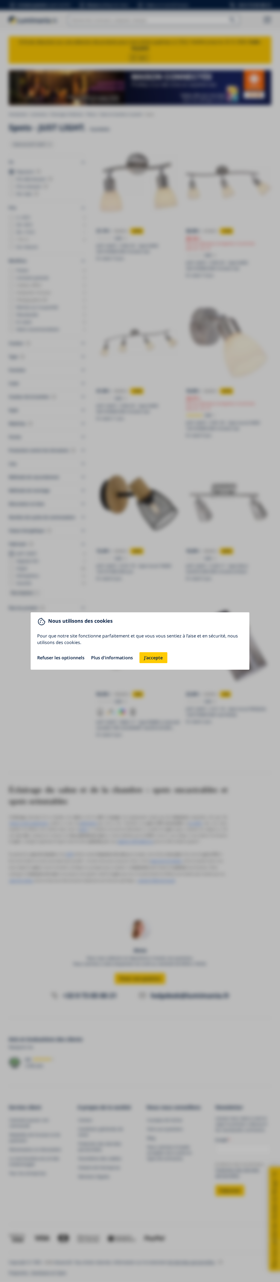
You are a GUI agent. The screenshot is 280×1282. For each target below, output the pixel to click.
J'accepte (153, 658)
